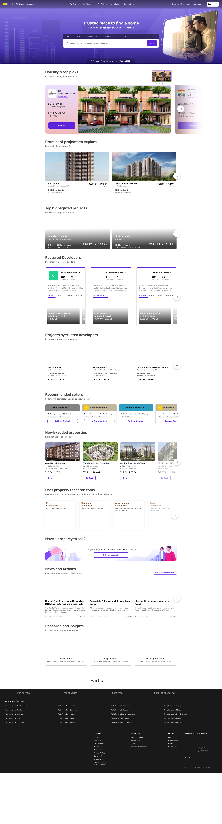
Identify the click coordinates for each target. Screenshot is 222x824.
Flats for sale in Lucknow (14, 714)
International (173, 747)
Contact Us (98, 756)
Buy (68, 36)
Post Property (194, 4)
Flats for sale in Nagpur (66, 714)
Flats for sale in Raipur (119, 710)
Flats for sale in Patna (172, 718)
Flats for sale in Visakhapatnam (123, 714)
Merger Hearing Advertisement (100, 763)
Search (152, 43)
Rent (79, 36)
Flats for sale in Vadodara (67, 722)
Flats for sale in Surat (66, 718)
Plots (124, 36)
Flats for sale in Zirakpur (173, 706)
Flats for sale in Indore (13, 718)
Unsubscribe (98, 759)
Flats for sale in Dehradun (120, 706)
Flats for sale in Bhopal (172, 710)
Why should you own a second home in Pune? (153, 602)
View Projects (63, 96)
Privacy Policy (99, 753)
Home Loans (173, 741)
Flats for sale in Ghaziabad (14, 710)
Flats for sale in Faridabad (14, 722)
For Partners (99, 744)
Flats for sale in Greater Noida (16, 706)
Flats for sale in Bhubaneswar (122, 722)
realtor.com (135, 741)
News (170, 737)
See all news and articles (165, 573)
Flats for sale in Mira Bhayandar (176, 714)
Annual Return (99, 750)
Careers (97, 737)
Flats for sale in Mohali (66, 706)
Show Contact (63, 421)
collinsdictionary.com (139, 747)
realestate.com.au (138, 737)
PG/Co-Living (109, 36)
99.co (133, 744)
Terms (96, 747)
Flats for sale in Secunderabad (122, 718)
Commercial (92, 36)
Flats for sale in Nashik (172, 722)
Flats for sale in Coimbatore (68, 710)
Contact (61, 125)
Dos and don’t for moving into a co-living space (110, 602)
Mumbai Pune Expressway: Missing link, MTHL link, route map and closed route (64, 602)
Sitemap (171, 744)
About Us (97, 741)
